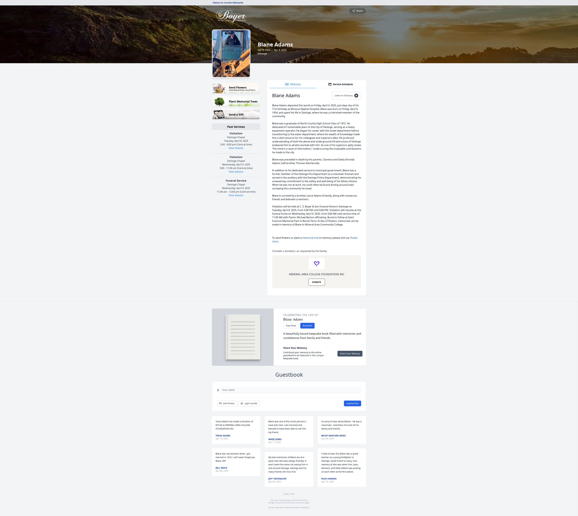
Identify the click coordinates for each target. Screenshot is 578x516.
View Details (236, 148)
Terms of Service (297, 502)
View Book (291, 325)
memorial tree (310, 237)
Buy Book (307, 325)
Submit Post (352, 403)
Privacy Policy (280, 502)
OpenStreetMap (292, 507)
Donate (316, 282)
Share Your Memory (350, 353)
